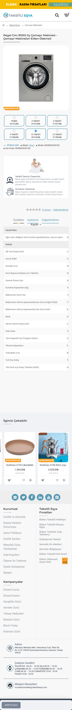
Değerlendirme (50, 220)
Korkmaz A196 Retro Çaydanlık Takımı (53, 465)
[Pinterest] (57, 497)
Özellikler (18, 220)
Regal (31, 145)
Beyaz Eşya (15, 25)
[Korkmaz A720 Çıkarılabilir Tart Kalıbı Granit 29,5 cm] (19, 447)
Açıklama (32, 220)
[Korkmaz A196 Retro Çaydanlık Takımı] (53, 447)
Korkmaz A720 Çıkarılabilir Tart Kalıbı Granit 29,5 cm (20, 465)
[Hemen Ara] (57, 15)
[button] (6, 78)
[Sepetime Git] (66, 15)
